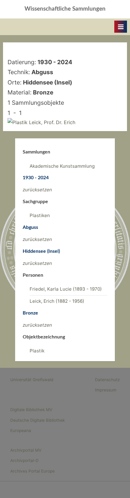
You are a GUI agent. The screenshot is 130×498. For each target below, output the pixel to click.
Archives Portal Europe (32, 471)
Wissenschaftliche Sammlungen (65, 9)
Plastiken (40, 215)
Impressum (105, 390)
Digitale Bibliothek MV (31, 409)
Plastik (37, 351)
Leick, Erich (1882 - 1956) (57, 301)
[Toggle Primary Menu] (120, 27)
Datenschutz (107, 379)
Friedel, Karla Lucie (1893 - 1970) (66, 289)
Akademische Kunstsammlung (62, 166)
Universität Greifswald (31, 379)
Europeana (20, 430)
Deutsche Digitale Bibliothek (37, 420)
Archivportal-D (24, 460)
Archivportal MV (25, 450)
